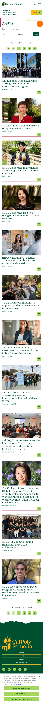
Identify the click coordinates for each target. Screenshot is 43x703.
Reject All (21, 694)
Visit (21, 659)
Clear (36, 34)
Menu (35, 12)
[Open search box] (35, 4)
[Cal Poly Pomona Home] (12, 4)
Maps (21, 656)
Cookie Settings (21, 688)
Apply (21, 652)
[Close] (40, 676)
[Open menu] (39, 4)
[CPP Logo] (17, 643)
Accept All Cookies (21, 699)
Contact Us (21, 663)
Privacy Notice (19, 684)
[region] (21, 688)
